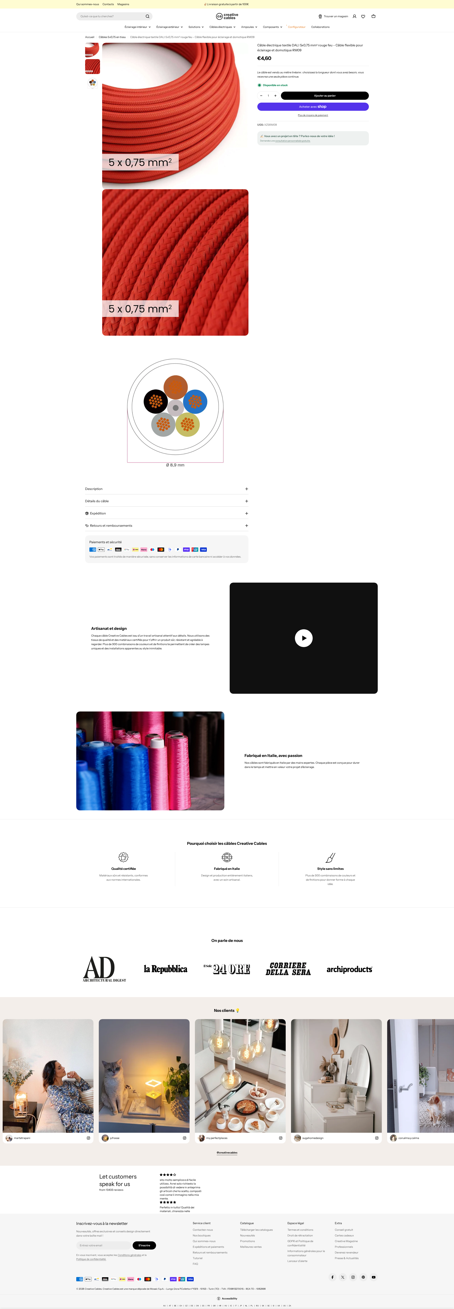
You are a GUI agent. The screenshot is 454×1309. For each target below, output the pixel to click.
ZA (290, 1306)
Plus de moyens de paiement (313, 115)
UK (279, 1306)
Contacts (108, 4)
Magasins (123, 4)
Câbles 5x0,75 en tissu (112, 37)
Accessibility (229, 1298)
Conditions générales (129, 1255)
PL (252, 1306)
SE (268, 1306)
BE (175, 1306)
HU (226, 1306)
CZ (186, 1306)
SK (263, 1306)
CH (180, 1306)
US (284, 1306)
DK (197, 1306)
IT (236, 1306)
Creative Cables (93, 1288)
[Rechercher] (147, 16)
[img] (181, 1175)
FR (208, 1306)
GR (214, 1306)
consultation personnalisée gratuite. (292, 140)
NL (246, 1306)
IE (231, 1306)
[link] (104, 968)
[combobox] (114, 16)
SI (273, 1306)
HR (220, 1306)
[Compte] (354, 16)
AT (170, 1306)
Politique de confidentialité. (91, 1259)
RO (257, 1306)
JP (241, 1306)
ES (203, 1306)
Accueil (89, 37)
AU (164, 1306)
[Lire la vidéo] (304, 638)
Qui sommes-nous (87, 4)
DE (192, 1306)
